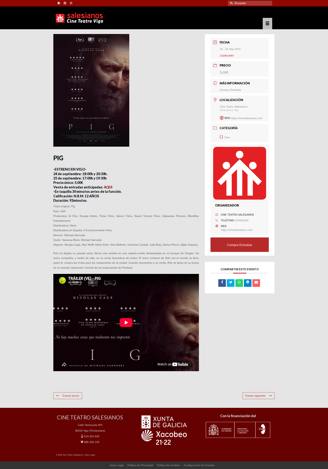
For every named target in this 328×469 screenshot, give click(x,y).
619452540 (241, 220)
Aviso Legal (90, 455)
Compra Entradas (230, 89)
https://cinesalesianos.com (247, 117)
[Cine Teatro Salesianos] (90, 17)
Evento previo (71, 395)
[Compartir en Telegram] (248, 283)
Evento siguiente (255, 395)
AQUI (108, 187)
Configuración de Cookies (199, 465)
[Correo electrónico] (256, 283)
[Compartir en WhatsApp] (239, 283)
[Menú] (267, 23)
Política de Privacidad (140, 465)
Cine (227, 137)
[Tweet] (230, 283)
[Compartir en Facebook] (222, 283)
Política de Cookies (168, 465)
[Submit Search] (231, 3)
